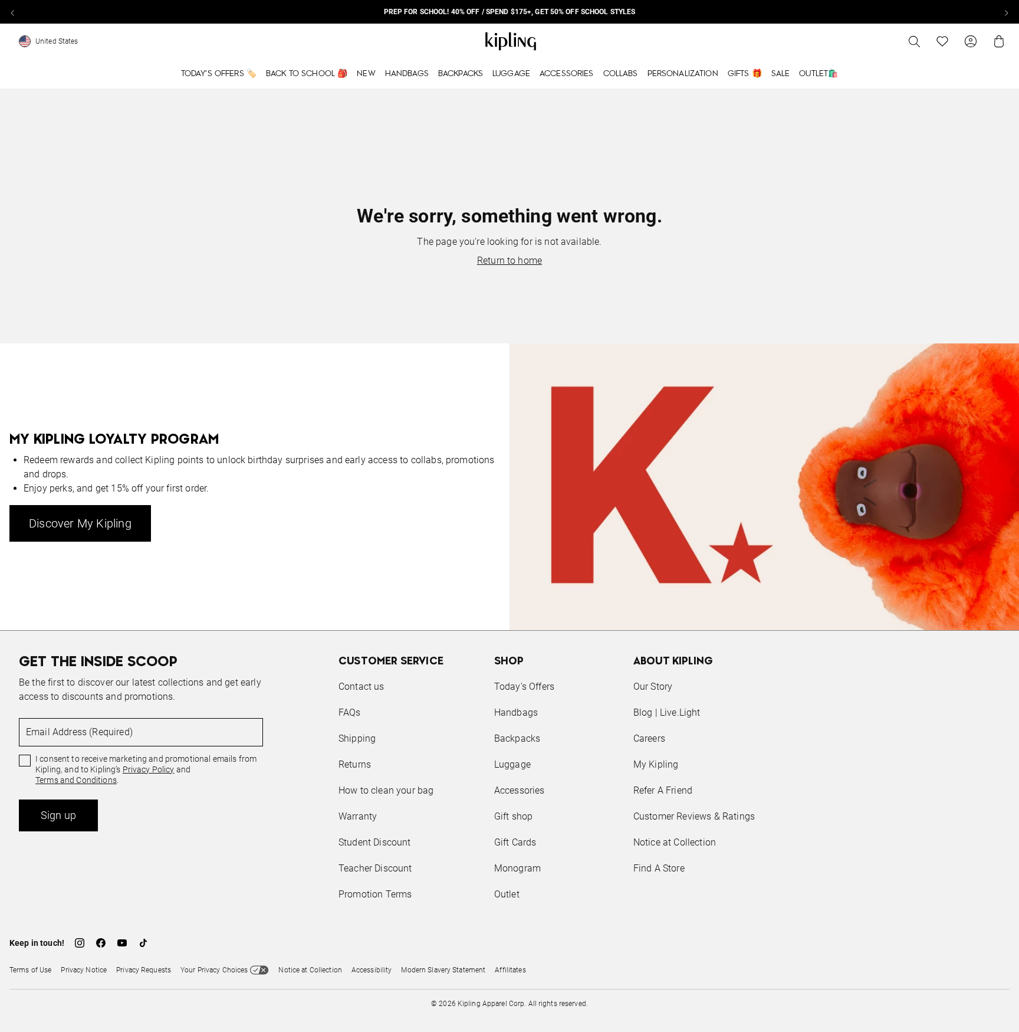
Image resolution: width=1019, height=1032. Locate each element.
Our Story (652, 686)
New (366, 73)
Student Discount (374, 842)
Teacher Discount (375, 868)
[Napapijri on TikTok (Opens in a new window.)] (143, 943)
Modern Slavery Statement (443, 970)
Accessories (567, 73)
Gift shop (513, 816)
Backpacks (460, 73)
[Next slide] (1006, 11)
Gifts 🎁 (745, 73)
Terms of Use (30, 970)
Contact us (361, 686)
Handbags (407, 73)
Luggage (511, 73)
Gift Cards (515, 842)
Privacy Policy (149, 769)
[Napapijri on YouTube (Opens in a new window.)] (122, 943)
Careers (649, 738)
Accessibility (371, 970)
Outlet (507, 894)
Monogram (517, 868)
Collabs (620, 73)
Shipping (357, 738)
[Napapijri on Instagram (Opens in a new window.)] (80, 943)
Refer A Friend (662, 790)
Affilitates (510, 970)
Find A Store (659, 868)
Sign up (58, 815)
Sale (780, 73)
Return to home (509, 260)
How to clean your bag (385, 790)
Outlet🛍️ (818, 73)
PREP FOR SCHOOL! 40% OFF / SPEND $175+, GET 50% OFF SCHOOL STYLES (510, 12)
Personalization (682, 73)
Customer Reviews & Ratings (694, 816)
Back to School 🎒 (306, 73)
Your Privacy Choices (214, 970)
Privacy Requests (143, 970)
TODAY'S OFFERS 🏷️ (219, 73)
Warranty (357, 816)
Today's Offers (524, 686)
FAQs (349, 712)
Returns (354, 764)
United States (56, 41)
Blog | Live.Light (667, 712)
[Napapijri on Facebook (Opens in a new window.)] (101, 943)
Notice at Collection (674, 842)
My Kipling (656, 764)
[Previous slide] (13, 11)
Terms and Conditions (76, 780)
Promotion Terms (375, 894)
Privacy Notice (84, 970)
